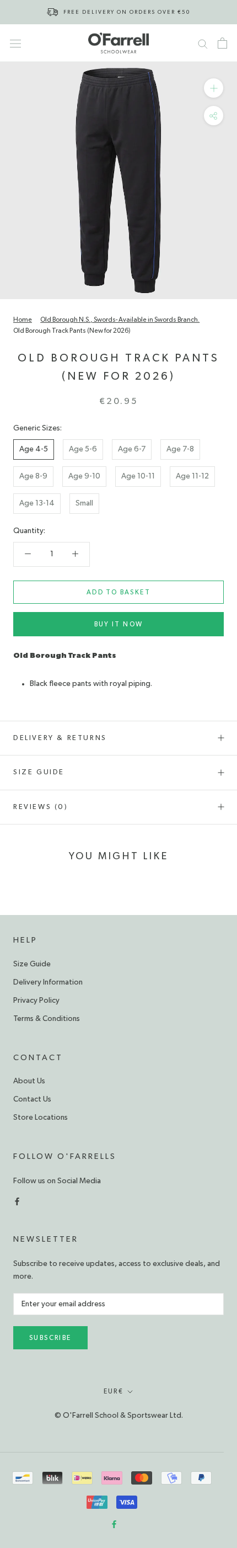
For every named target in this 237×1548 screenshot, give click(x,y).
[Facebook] (17, 1200)
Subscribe (50, 1337)
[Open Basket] (222, 43)
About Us (29, 1081)
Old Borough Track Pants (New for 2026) (72, 330)
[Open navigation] (15, 43)
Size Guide (38, 772)
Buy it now (118, 624)
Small (84, 503)
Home (22, 319)
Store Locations (40, 1117)
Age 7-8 (180, 449)
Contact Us (32, 1099)
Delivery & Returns (60, 738)
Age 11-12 (192, 476)
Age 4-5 (33, 449)
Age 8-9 (33, 476)
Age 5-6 (83, 449)
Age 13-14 (37, 503)
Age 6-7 (132, 449)
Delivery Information (48, 982)
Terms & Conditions (46, 1019)
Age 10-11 (138, 476)
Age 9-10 (84, 476)
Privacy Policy (36, 1000)
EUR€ (114, 1391)
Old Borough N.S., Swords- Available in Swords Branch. (120, 319)
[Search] (203, 43)
